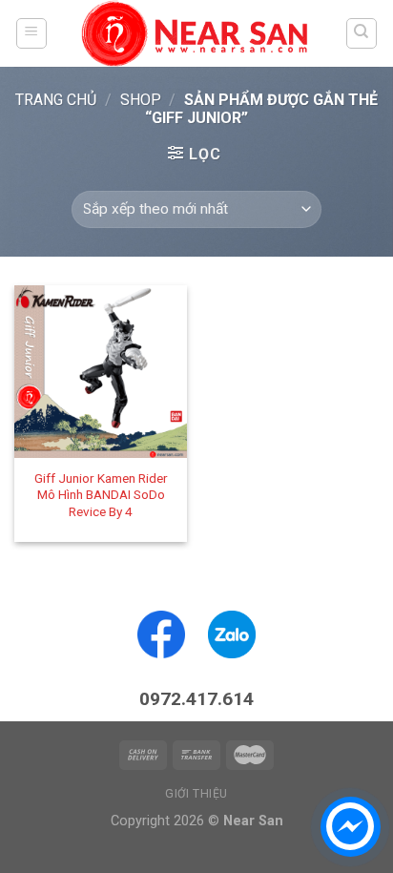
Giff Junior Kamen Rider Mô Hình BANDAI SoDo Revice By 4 (101, 494)
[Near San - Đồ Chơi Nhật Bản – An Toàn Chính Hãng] (196, 33)
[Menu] (32, 33)
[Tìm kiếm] (362, 33)
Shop (140, 100)
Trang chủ (55, 100)
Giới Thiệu (196, 793)
